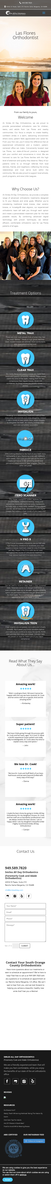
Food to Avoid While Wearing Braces (17, 1126)
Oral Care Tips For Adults (12, 1120)
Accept (7, 1180)
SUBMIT (24, 945)
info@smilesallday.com (14, 890)
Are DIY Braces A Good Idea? (14, 1123)
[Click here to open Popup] (25, 363)
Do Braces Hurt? (9, 1110)
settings (23, 1175)
